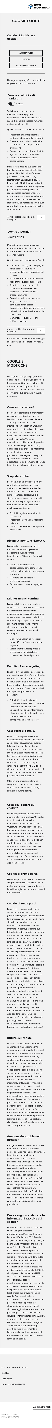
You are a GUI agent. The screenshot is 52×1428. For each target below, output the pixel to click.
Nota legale (7, 1378)
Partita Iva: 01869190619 (13, 1384)
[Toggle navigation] (3, 6)
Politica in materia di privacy (15, 1367)
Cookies (5, 1373)
